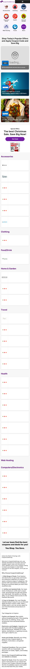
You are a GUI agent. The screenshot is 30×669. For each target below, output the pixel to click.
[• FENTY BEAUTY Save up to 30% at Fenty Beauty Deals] (15, 393)
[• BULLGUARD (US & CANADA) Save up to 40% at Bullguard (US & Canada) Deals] (15, 487)
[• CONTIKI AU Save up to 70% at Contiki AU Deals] (15, 364)
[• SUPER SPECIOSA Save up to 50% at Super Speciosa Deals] (15, 416)
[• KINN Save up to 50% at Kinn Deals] (15, 176)
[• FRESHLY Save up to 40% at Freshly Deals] (15, 258)
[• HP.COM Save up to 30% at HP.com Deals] (15, 532)
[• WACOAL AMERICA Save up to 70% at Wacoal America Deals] (15, 165)
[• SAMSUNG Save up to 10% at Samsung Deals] (15, 510)
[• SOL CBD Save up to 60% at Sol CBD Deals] (15, 450)
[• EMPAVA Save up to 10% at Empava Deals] (15, 277)
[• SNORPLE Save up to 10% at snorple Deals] (15, 439)
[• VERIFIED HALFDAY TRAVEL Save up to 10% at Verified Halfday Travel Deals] (15, 341)
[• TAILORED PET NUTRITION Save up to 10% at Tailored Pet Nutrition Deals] (15, 300)
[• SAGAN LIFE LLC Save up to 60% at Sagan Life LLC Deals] (15, 288)
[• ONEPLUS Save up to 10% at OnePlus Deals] (15, 476)
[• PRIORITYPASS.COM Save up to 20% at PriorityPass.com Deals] (15, 318)
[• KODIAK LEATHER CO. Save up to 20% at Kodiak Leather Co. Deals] (15, 329)
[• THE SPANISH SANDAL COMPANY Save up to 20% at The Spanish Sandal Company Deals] (15, 187)
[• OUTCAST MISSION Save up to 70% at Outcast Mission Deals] (15, 382)
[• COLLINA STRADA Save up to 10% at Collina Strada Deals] (15, 199)
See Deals (15, 139)
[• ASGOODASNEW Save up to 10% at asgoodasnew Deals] (15, 222)
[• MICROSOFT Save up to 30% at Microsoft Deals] (15, 521)
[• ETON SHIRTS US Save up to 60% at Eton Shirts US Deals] (15, 240)
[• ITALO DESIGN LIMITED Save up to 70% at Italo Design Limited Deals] (15, 210)
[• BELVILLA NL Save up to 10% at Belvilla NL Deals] (15, 352)
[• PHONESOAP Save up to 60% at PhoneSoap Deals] (15, 498)
